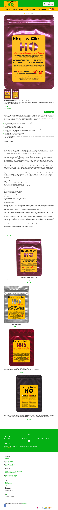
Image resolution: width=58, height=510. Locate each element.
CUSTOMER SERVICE (30, 9)
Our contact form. (7, 447)
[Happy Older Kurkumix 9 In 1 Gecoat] (50, 9)
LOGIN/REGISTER (42, 9)
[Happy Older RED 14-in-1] (22, 347)
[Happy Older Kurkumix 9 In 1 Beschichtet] (53, 9)
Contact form (9, 494)
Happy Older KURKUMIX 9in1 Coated (13, 476)
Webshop (7, 458)
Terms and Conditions (10, 464)
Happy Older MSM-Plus (10, 472)
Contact (7, 462)
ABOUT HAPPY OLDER (18, 9)
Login (6, 482)
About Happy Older (9, 460)
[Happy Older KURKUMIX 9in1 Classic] (29, 257)
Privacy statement (9, 465)
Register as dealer (9, 485)
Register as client (9, 483)
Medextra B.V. (24, 503)
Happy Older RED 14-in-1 (11, 474)
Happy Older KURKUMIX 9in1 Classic (13, 471)
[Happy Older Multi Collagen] (29, 393)
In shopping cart (50, 112)
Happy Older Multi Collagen (11, 475)
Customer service (9, 461)
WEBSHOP (8, 9)
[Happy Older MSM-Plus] (16, 304)
